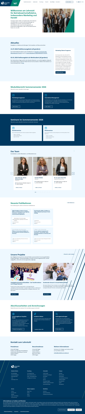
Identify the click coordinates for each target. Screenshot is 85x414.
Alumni (28, 394)
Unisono (12, 391)
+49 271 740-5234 (59, 182)
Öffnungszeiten (61, 384)
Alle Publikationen (71, 202)
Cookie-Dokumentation (24, 411)
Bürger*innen (29, 391)
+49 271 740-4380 (39, 182)
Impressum (16, 411)
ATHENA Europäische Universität (48, 382)
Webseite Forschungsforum (17, 329)
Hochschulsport (61, 376)
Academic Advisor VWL (39, 329)
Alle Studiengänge (14, 373)
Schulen (28, 392)
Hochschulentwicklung (46, 384)
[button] (80, 2)
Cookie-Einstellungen (62, 409)
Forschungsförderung (30, 373)
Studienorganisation (14, 376)
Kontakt (60, 382)
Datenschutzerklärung (8, 411)
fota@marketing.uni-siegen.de (61, 181)
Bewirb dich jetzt (59, 72)
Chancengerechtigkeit (46, 381)
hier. (23, 63)
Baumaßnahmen (61, 381)
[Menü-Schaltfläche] (83, 2)
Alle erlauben (78, 409)
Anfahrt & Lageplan (62, 379)
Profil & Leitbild (45, 373)
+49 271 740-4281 (19, 184)
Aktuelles (12, 394)
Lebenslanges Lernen (14, 379)
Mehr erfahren (15, 106)
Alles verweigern (71, 409)
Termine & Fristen (14, 397)
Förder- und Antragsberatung (31, 376)
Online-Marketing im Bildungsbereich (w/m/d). (36, 53)
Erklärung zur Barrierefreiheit (48, 394)
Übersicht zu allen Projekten (69, 254)
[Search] (77, 2)
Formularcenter (13, 392)
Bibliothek (60, 373)
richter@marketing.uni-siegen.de (42, 181)
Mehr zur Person (19, 187)
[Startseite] (15, 366)
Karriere (44, 379)
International (45, 376)
